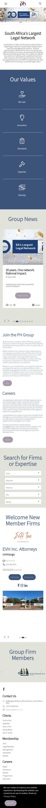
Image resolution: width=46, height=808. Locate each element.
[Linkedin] (26, 585)
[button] (17, 22)
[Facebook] (18, 585)
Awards (5, 756)
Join (7, 383)
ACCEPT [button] (10, 803)
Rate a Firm (7, 726)
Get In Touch (7, 733)
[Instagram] (22, 585)
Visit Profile (14, 577)
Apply (7, 439)
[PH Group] (23, 3)
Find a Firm (7, 720)
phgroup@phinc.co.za (14, 709)
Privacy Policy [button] (10, 796)
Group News (7, 729)
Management (8, 749)
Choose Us (7, 769)
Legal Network (8, 746)
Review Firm (29, 577)
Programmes (8, 776)
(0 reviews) (18, 570)
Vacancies (6, 779)
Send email (10, 560)
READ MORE (23, 295)
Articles (5, 772)
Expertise (6, 723)
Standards (7, 752)
